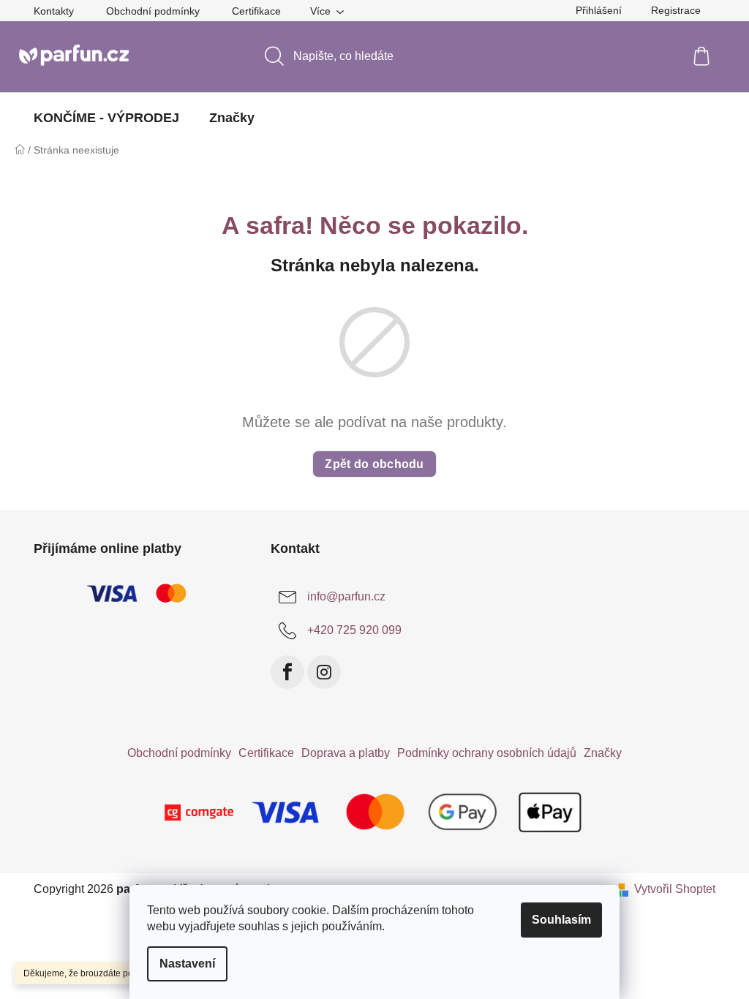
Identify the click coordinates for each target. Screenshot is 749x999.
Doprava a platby (345, 753)
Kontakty (54, 11)
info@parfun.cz (346, 596)
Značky (603, 753)
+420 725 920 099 (354, 630)
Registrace (676, 10)
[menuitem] (106, 118)
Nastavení (187, 963)
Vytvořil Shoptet (674, 889)
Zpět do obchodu (374, 464)
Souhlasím (561, 919)
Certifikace (256, 11)
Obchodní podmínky (153, 11)
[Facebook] (287, 672)
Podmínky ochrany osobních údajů (486, 753)
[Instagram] (324, 672)
